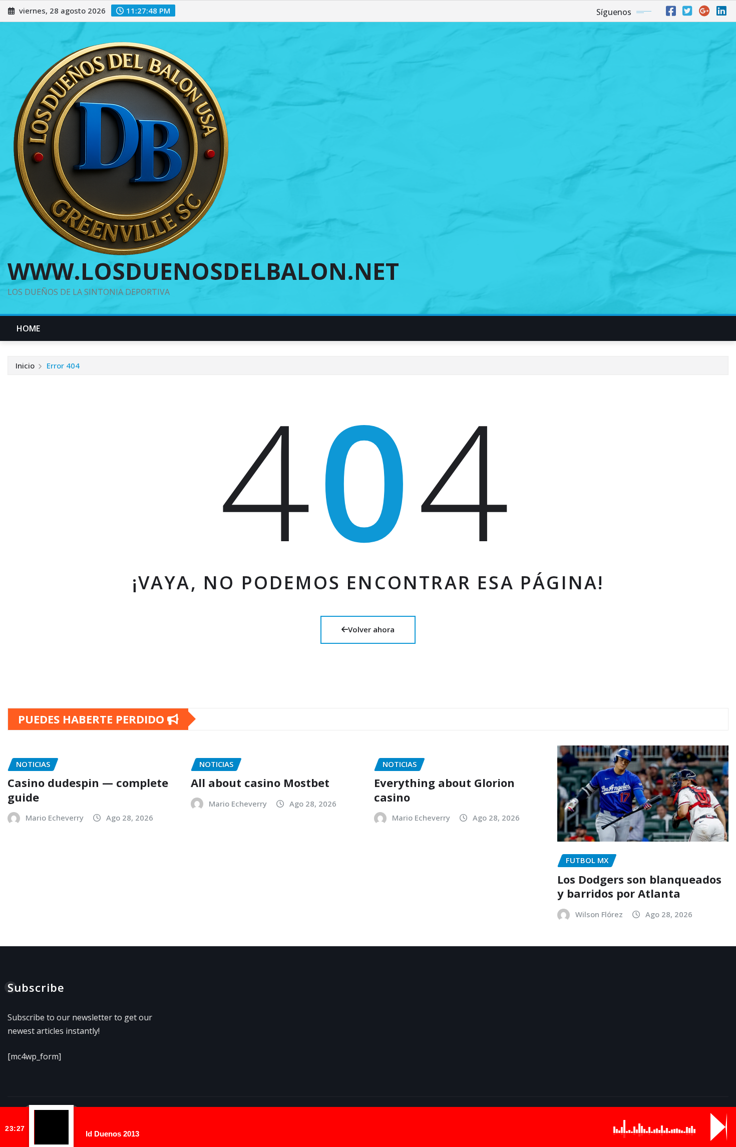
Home (29, 328)
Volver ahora (371, 629)
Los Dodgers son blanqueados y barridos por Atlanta (639, 886)
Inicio (25, 365)
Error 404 (63, 365)
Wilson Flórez (599, 914)
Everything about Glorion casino (444, 790)
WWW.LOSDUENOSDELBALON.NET (203, 270)
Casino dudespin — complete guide (88, 790)
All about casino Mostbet (260, 782)
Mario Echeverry (55, 818)
